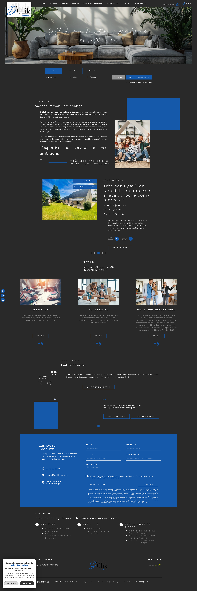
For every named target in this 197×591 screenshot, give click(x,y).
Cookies (146, 581)
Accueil (42, 4)
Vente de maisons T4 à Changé (142, 532)
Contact (127, 4)
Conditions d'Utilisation (132, 502)
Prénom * (131, 445)
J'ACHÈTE (53, 4)
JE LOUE (64, 4)
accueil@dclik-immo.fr (57, 475)
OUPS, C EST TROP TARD (92, 4)
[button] (89, 253)
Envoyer (148, 484)
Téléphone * (132, 454)
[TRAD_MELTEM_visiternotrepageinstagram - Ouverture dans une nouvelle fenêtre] (3, 295)
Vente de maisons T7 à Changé (142, 541)
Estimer (91, 71)
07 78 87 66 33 (53, 469)
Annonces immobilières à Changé (98, 530)
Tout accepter (27, 583)
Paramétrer (11, 583)
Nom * (89, 445)
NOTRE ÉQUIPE (112, 4)
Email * (89, 454)
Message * (91, 464)
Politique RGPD (138, 582)
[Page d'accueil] (19, 9)
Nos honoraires (96, 582)
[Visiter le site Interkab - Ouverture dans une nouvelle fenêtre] (155, 565)
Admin (123, 582)
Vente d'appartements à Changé (58, 535)
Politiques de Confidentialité (115, 502)
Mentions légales (115, 582)
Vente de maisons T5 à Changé (142, 536)
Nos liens (129, 582)
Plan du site (105, 582)
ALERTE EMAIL (140, 4)
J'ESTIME (75, 4)
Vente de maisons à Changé (58, 529)
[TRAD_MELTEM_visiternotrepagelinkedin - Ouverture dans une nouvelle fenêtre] (3, 300)
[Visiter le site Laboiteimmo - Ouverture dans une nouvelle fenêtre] (42, 582)
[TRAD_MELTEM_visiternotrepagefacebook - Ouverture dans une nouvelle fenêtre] (3, 291)
